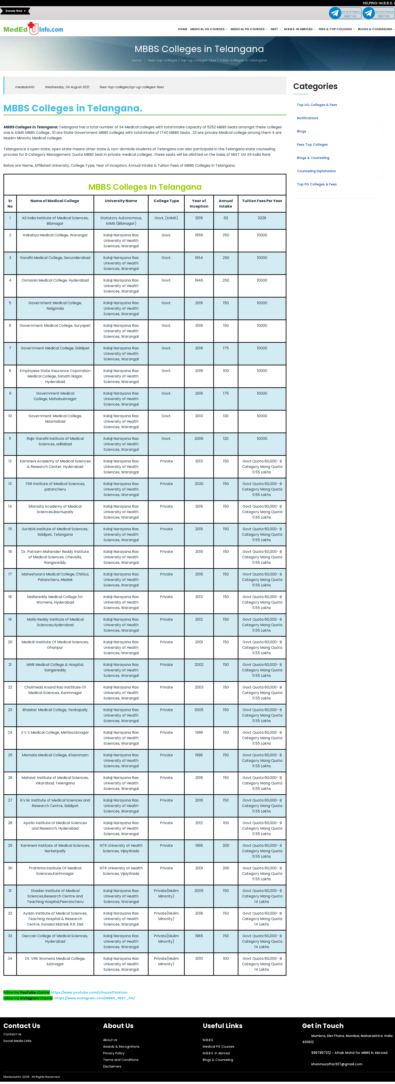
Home (182, 29)
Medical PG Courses (248, 29)
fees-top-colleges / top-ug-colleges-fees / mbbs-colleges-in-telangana (207, 60)
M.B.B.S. (208, 1040)
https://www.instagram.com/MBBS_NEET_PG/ (94, 998)
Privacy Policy (114, 1053)
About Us (110, 1040)
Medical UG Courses (207, 29)
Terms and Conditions (121, 1060)
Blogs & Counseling (375, 29)
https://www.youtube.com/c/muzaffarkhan (89, 992)
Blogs (301, 131)
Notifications (307, 118)
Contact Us (12, 1034)
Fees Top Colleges (312, 144)
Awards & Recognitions (121, 1046)
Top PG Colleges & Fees (317, 184)
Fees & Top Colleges (335, 29)
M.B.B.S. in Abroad (298, 29)
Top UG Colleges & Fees (317, 105)
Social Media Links (17, 1041)
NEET (274, 29)
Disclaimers (112, 1066)
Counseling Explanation (316, 171)
